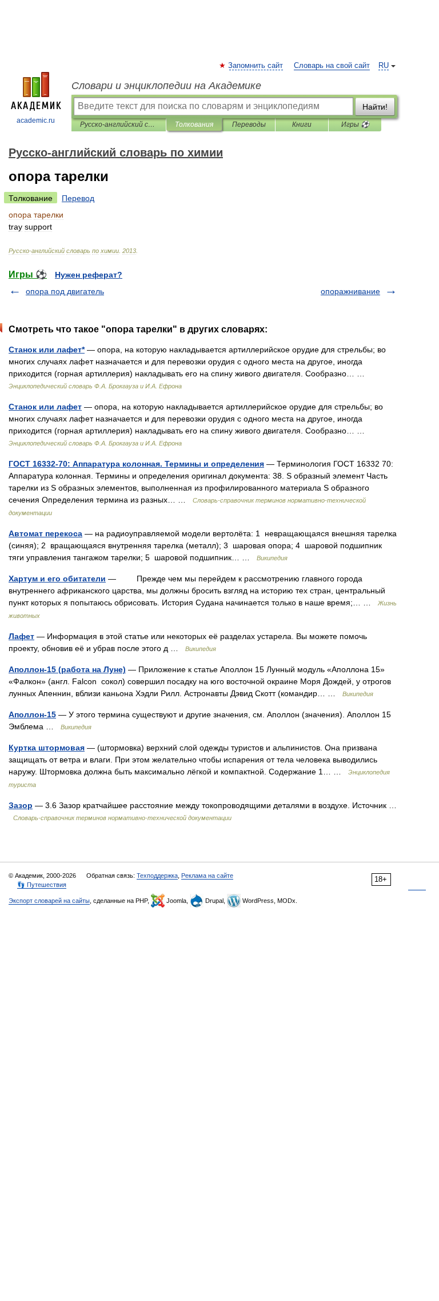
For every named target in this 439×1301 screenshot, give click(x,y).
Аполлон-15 (32, 714)
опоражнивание (350, 291)
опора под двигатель (65, 291)
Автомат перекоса (45, 533)
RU (383, 66)
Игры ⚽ (355, 125)
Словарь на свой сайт (332, 66)
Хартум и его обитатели (57, 578)
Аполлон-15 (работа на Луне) (67, 669)
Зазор (21, 805)
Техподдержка (157, 875)
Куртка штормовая (47, 747)
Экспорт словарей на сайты (49, 900)
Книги (302, 125)
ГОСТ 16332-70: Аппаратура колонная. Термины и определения (136, 463)
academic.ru (36, 121)
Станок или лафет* (47, 349)
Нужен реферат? (88, 274)
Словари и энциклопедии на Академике (166, 85)
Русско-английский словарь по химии (118, 125)
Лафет (21, 636)
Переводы (249, 125)
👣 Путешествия (41, 884)
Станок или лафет (45, 406)
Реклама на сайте (207, 875)
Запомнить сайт (256, 66)
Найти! (375, 106)
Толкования (194, 125)
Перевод (78, 198)
